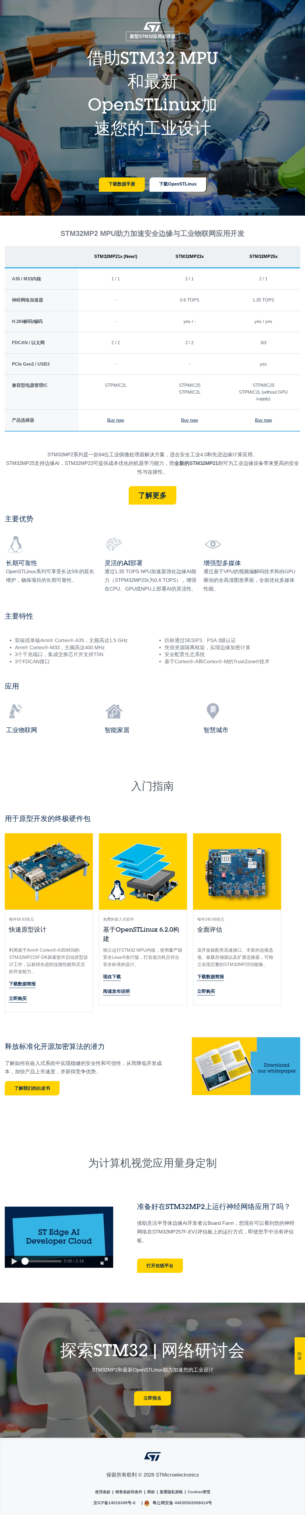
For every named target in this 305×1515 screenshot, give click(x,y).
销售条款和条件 (128, 1492)
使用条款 (103, 1492)
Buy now (115, 420)
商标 (151, 1492)
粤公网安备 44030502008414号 (181, 1502)
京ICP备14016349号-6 (114, 1502)
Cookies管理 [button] (199, 1492)
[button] (14, 1261)
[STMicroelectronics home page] (152, 28)
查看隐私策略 (171, 1492)
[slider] (25, 1261)
